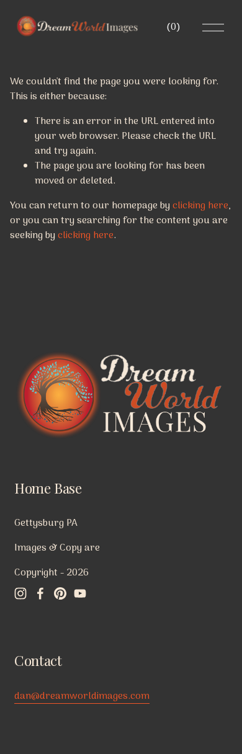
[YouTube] (80, 593)
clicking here (200, 206)
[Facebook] (40, 593)
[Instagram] (20, 593)
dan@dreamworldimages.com (82, 696)
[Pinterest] (60, 593)
